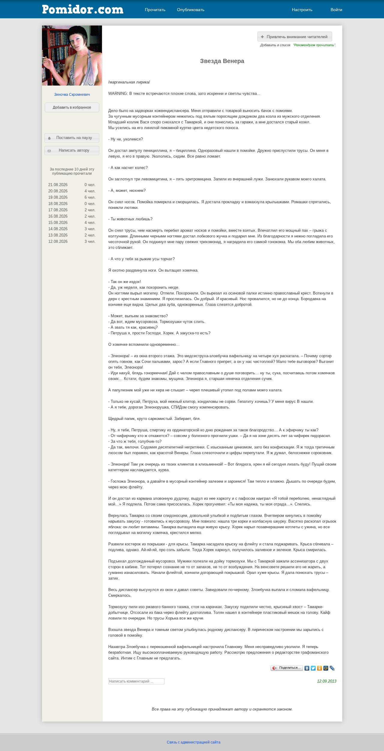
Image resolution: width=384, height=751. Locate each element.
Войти (336, 9)
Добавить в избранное (72, 107)
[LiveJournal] (332, 668)
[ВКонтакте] (307, 668)
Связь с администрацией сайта (193, 742)
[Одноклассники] (319, 668)
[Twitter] (313, 668)
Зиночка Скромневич (72, 94)
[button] (71, 138)
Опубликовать (190, 9)
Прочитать (155, 9)
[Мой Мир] (326, 668)
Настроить (302, 9)
